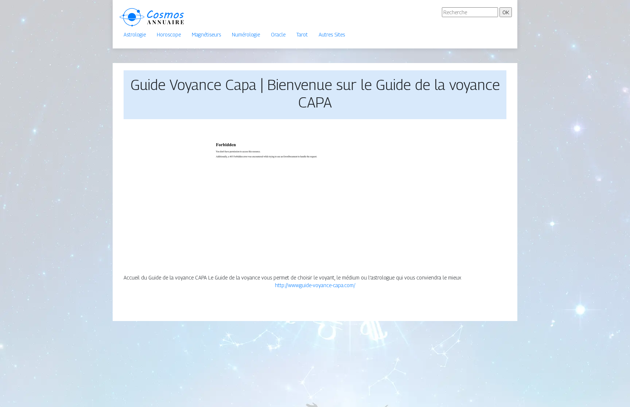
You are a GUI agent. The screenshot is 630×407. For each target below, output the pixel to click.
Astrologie (135, 34)
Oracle (278, 34)
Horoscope (169, 34)
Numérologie (246, 34)
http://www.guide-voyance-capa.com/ (315, 285)
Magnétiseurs (206, 34)
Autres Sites (332, 34)
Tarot (302, 34)
